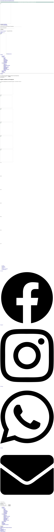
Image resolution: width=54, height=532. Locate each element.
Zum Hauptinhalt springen (10, 0)
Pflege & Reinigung (6, 69)
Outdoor (5, 520)
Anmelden (2, 29)
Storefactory (5, 61)
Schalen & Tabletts (6, 517)
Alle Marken (5, 62)
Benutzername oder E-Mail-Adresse (7, 26)
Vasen (4, 514)
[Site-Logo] (5, 23)
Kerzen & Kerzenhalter (7, 65)
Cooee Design (6, 60)
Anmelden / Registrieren (5, 524)
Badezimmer (5, 68)
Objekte (5, 66)
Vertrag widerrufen (2, 531)
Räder (4, 58)
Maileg (5, 57)
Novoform (5, 59)
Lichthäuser (5, 64)
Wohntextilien (5, 67)
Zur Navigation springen (3, 0)
